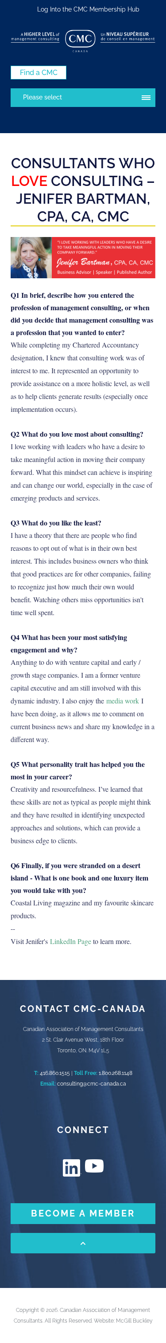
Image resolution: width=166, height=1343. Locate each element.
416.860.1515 (55, 1073)
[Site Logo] (83, 41)
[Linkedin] (72, 1168)
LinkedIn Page (71, 941)
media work (122, 700)
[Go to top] (83, 1243)
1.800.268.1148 (115, 1073)
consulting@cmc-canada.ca (91, 1084)
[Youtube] (94, 1166)
